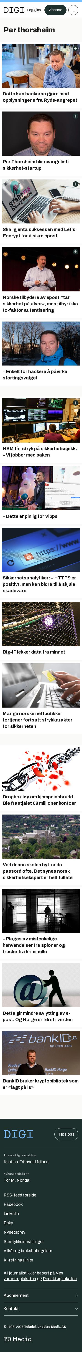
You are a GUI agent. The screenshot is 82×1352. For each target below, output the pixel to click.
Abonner (55, 10)
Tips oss (66, 1134)
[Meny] (73, 10)
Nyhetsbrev (14, 1232)
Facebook (13, 1204)
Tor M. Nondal (17, 1180)
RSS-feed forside (20, 1195)
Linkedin (11, 1213)
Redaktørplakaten (60, 1279)
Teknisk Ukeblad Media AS (45, 1327)
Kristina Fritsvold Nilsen (26, 1162)
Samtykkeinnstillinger (24, 1241)
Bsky (8, 1223)
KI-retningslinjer (18, 1260)
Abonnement (16, 1295)
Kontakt (11, 1308)
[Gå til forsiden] (14, 10)
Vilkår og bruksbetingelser (28, 1250)
